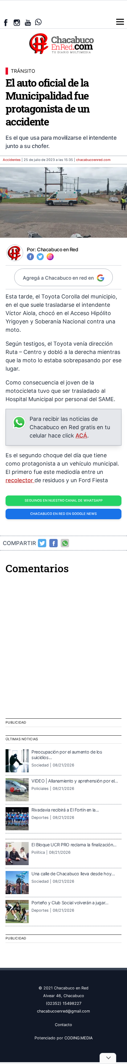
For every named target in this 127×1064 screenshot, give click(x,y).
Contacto (63, 1024)
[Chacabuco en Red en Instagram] (17, 22)
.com (93, 160)
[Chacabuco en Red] (63, 43)
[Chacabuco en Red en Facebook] (6, 22)
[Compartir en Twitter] (42, 543)
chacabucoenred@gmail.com (63, 1011)
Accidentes (12, 160)
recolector (20, 480)
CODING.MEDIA (78, 1038)
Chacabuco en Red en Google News (63, 514)
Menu (120, 21)
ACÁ (81, 435)
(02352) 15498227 (63, 1003)
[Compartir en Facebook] (53, 543)
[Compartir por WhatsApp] (65, 543)
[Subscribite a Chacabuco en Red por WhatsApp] (38, 22)
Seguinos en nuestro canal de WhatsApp (64, 501)
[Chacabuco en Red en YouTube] (28, 22)
